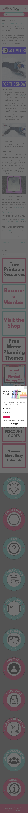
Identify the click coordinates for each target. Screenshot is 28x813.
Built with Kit (14, 424)
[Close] (25, 387)
